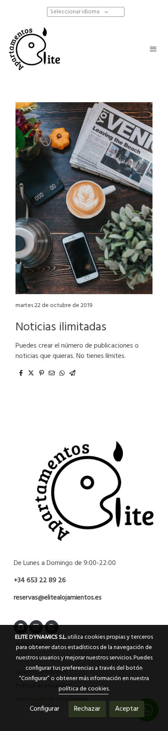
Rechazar (87, 709)
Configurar (44, 709)
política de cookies (84, 689)
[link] (34, 48)
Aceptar (127, 709)
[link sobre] (84, 496)
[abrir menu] (153, 49)
